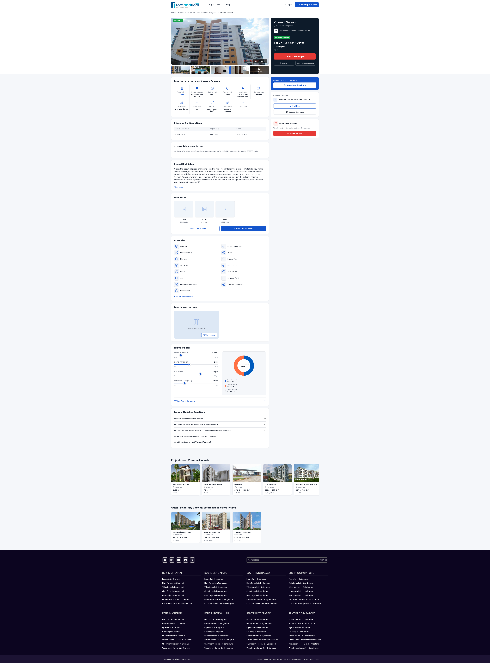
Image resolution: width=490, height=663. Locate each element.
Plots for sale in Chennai (173, 591)
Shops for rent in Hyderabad (259, 635)
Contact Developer (295, 56)
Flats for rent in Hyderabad (258, 619)
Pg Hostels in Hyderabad (257, 627)
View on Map (210, 335)
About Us (267, 659)
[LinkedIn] (185, 560)
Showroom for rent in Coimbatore (304, 644)
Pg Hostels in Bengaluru (214, 627)
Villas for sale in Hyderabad (258, 587)
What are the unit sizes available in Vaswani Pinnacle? (196, 424)
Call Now (296, 106)
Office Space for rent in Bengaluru (219, 640)
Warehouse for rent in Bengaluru (218, 648)
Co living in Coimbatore (299, 631)
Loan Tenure (180, 371)
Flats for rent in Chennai (173, 619)
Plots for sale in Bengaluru (215, 591)
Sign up (323, 560)
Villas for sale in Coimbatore (301, 587)
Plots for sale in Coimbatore (301, 591)
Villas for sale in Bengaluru (215, 587)
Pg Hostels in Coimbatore (300, 627)
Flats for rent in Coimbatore (301, 619)
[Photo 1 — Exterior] (180, 70)
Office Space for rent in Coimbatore (305, 640)
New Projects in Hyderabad (258, 595)
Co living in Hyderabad (256, 631)
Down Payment (181, 362)
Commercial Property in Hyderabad (262, 603)
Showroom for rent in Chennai (175, 644)
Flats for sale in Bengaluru (215, 583)
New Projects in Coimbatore (301, 595)
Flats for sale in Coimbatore (301, 583)
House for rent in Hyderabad (259, 623)
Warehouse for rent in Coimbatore (304, 648)
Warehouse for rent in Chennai (176, 648)
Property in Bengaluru (186, 12)
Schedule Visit (296, 133)
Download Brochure (244, 228)
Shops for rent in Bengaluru (216, 635)
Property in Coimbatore (299, 579)
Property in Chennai (171, 579)
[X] (192, 560)
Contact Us (277, 659)
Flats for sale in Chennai (173, 583)
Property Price (181, 353)
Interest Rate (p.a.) (183, 381)
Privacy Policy (308, 659)
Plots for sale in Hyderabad (258, 591)
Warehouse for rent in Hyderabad (261, 648)
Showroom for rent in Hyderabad (261, 644)
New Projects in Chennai (173, 595)
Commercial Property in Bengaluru (219, 603)
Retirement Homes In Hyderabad (261, 599)
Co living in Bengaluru (213, 631)
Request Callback (296, 112)
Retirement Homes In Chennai (175, 599)
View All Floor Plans (198, 228)
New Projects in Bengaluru (207, 12)
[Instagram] (171, 560)
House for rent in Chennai (173, 623)
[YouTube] (178, 560)
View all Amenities (182, 296)
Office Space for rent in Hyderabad (262, 640)
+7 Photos (261, 61)
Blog (316, 659)
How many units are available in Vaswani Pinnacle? (195, 436)
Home (173, 12)
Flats (182, 95)
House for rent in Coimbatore (302, 623)
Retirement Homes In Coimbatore (304, 599)
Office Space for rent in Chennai (177, 640)
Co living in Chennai (171, 631)
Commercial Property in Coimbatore (305, 603)
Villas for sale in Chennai (173, 587)
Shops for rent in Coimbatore (302, 635)
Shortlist (285, 63)
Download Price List (306, 63)
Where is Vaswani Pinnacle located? (189, 418)
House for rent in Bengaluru (216, 623)
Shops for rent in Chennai (173, 635)
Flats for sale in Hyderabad (258, 583)
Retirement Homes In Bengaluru (218, 599)
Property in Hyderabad (256, 579)
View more (178, 187)
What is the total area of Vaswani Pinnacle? (192, 442)
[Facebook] (164, 560)
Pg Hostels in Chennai (171, 627)
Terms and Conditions (292, 659)
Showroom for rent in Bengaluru (218, 644)
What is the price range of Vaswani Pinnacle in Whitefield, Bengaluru (202, 430)
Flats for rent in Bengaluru (215, 619)
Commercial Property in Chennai (177, 603)
